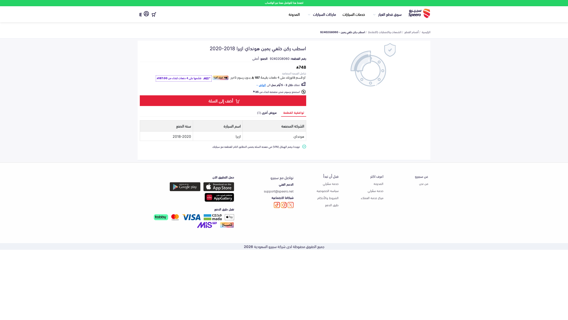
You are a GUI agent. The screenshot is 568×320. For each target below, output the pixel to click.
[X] (291, 205)
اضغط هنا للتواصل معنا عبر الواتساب (284, 2)
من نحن (423, 183)
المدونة (294, 14)
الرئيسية (426, 31)
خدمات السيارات (354, 14)
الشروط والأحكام (328, 197)
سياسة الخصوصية (328, 190)
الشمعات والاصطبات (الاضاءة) (384, 31)
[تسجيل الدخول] (146, 14)
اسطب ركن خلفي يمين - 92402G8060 (342, 31)
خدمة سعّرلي (375, 190)
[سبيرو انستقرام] (284, 205)
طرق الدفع (332, 204)
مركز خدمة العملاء (372, 197)
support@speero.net (279, 191)
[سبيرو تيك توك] (277, 205)
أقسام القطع (411, 31)
